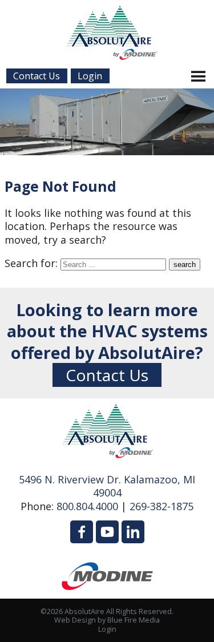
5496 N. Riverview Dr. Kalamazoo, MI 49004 (107, 486)
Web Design (75, 620)
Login (107, 629)
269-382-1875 (161, 506)
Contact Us (107, 375)
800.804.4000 (87, 506)
